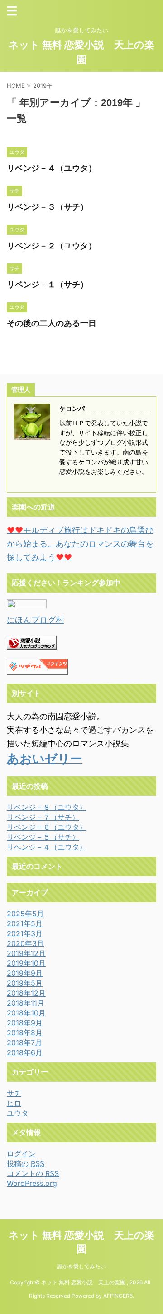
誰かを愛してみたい (81, 1266)
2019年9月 (25, 973)
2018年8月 (25, 1032)
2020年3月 (25, 943)
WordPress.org (32, 1183)
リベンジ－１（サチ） (47, 284)
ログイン (21, 1153)
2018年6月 (25, 1052)
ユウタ (18, 1112)
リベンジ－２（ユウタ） (51, 245)
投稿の (25, 1163)
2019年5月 (25, 983)
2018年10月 (26, 1012)
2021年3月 (25, 933)
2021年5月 (25, 923)
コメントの (33, 1173)
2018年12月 (26, 992)
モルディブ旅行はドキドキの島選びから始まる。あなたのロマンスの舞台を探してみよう (80, 543)
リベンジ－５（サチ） (43, 836)
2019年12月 (26, 953)
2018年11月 (25, 1002)
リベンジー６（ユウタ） (46, 827)
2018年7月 (24, 1042)
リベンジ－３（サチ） (47, 206)
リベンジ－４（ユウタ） (51, 168)
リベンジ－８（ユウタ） (46, 807)
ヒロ (14, 1102)
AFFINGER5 (118, 1295)
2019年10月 (26, 963)
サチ (14, 1093)
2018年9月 (25, 1022)
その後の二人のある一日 (51, 323)
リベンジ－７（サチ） (43, 817)
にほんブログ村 (35, 620)
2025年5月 (25, 913)
